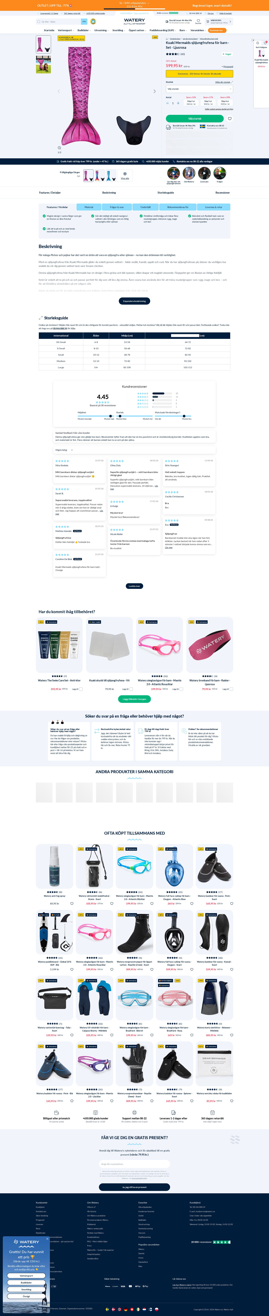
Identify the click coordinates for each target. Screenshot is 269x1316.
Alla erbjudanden (145, 1207)
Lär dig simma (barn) (190, 38)
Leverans (39, 1224)
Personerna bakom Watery (97, 1220)
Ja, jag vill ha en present (134, 1187)
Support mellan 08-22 (134, 1118)
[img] (62, 461)
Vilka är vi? (91, 1207)
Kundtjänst (40, 1207)
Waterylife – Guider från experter (100, 1250)
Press (89, 1245)
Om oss (211, 13)
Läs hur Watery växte (182, 1285)
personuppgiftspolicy (139, 1178)
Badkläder (83, 30)
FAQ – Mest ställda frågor (97, 1241)
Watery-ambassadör (95, 1228)
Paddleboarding (144, 1237)
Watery (141, 1249)
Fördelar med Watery (95, 1232)
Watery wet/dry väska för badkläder (214, 1093)
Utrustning (100, 30)
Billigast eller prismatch (56, 1118)
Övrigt (26, 1296)
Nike (140, 1266)
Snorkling (118, 30)
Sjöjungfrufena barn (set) (209, 38)
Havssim (141, 1232)
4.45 (103, 396)
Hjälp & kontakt (225, 13)
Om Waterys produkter (96, 1215)
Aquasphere (143, 1262)
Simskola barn (175, 38)
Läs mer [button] (169, 547)
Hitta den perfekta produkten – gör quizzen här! (55, 1241)
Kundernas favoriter (146, 1211)
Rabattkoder (41, 1232)
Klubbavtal (91, 1224)
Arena (140, 1257)
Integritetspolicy (93, 1254)
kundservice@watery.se (205, 1211)
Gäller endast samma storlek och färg (219, 109)
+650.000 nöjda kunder (95, 13)
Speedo (141, 1253)
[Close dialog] (47, 1239)
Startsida (49, 30)
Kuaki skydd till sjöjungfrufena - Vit (109, 680)
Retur (38, 1228)
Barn (182, 30)
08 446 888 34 (195, 13)
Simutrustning (144, 1224)
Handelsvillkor (92, 1258)
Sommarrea (216, 30)
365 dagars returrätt (72, 13)
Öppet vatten (136, 30)
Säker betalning (42, 1215)
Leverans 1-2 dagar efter (173, 1118)
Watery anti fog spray (54, 896)
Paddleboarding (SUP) (162, 30)
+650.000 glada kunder (95, 1118)
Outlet (141, 1215)
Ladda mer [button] (134, 586)
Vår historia (91, 1211)
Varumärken (197, 30)
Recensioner (223, 192)
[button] (58, 91)
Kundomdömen (93, 1237)
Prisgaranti (40, 1220)
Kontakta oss (41, 1211)
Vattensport (65, 30)
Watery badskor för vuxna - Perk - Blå (54, 1093)
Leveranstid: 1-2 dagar (49, 13)
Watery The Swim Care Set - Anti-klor (59, 680)
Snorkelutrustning (145, 1228)
